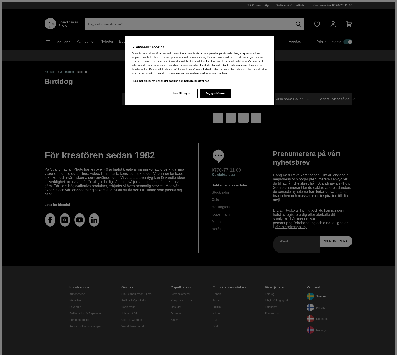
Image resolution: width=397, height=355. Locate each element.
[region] (200, 70)
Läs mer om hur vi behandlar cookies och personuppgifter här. (171, 80)
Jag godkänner (215, 93)
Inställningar (181, 93)
